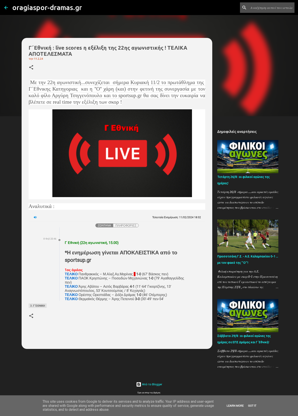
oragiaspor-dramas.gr (47, 7)
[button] (31, 68)
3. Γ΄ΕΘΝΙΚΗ (37, 305)
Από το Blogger (151, 384)
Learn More (235, 405)
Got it (252, 405)
